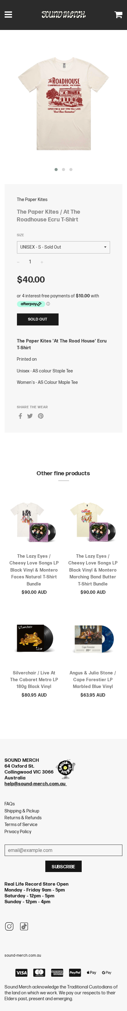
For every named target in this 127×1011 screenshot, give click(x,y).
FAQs (10, 804)
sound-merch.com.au (23, 955)
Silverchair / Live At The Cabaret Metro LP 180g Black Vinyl (34, 680)
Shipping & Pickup (22, 811)
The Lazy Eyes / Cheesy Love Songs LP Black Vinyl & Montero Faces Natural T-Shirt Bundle (34, 570)
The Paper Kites (32, 199)
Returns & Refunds (23, 817)
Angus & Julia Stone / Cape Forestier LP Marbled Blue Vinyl (93, 680)
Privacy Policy (18, 831)
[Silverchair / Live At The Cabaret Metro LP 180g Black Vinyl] (34, 640)
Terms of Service (21, 824)
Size (20, 235)
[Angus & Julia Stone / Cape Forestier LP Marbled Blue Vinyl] (93, 640)
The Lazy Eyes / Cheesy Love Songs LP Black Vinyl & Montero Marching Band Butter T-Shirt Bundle (93, 570)
